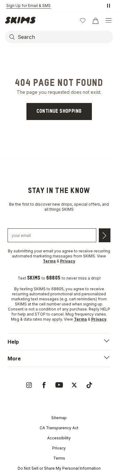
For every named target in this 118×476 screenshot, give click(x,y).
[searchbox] (65, 37)
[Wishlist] (83, 20)
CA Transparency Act (59, 427)
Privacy (59, 448)
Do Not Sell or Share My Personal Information (59, 468)
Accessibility (59, 438)
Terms (59, 458)
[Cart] (95, 20)
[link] (59, 111)
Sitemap (59, 417)
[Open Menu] (108, 20)
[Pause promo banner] (108, 5)
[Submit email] (104, 235)
